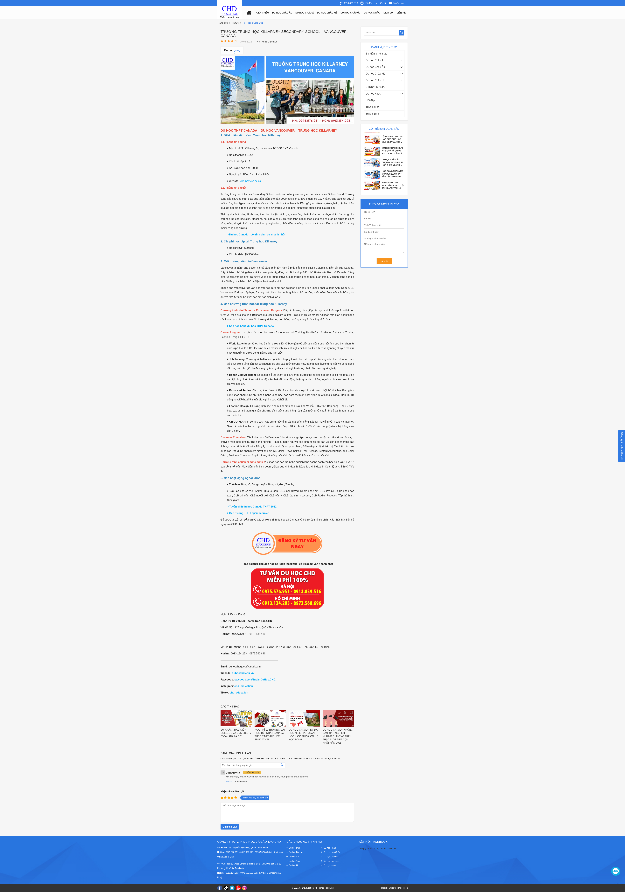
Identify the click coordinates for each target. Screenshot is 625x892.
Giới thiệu (262, 12)
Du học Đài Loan (331, 861)
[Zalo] (615, 871)
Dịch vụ (388, 12)
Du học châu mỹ (327, 12)
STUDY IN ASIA (375, 87)
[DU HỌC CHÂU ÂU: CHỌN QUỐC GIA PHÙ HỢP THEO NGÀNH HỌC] (372, 135)
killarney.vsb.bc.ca (250, 181)
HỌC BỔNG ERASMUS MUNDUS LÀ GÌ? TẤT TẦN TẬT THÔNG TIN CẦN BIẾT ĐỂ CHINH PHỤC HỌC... (392, 143)
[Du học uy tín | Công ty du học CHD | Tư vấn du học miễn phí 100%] (229, 12)
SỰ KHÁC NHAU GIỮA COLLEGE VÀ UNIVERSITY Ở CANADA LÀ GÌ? (236, 733)
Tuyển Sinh (372, 113)
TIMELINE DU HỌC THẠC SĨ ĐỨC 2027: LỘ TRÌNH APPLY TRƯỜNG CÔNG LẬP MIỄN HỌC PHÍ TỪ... (393, 155)
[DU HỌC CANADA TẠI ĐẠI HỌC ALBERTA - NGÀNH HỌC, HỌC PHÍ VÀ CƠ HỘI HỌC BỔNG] (304, 719)
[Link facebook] (219, 887)
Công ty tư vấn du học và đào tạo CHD (377, 848)
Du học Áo (294, 856)
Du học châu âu (282, 12)
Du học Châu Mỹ (375, 73)
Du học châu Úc (350, 12)
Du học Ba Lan (296, 852)
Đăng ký (384, 261)
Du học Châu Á (374, 60)
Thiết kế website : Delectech (394, 888)
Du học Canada (331, 856)
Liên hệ (401, 12)
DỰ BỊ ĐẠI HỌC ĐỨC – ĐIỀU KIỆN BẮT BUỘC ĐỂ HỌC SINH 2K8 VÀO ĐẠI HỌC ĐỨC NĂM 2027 (393, 166)
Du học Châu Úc (375, 80)
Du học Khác (373, 93)
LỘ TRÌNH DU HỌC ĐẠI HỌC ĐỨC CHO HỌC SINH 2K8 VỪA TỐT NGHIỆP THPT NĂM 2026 (392, 178)
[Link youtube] (238, 887)
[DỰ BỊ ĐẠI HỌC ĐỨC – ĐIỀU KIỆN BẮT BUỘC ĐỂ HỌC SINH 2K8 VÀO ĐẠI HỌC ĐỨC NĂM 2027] (372, 170)
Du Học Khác (372, 12)
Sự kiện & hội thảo (376, 53)
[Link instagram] (244, 887)
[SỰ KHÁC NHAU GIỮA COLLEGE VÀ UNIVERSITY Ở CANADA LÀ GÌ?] (236, 719)
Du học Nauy (330, 865)
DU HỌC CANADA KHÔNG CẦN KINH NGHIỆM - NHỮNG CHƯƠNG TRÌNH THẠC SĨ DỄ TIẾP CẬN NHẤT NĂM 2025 (338, 736)
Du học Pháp (330, 848)
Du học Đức (294, 848)
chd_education (243, 686)
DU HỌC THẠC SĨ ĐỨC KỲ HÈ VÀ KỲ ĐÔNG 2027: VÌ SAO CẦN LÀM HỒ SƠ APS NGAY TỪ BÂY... (393, 189)
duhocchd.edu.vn (243, 673)
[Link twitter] (232, 887)
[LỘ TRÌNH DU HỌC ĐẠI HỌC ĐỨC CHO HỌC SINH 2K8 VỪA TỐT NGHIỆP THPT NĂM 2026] (372, 181)
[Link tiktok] (225, 887)
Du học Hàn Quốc (332, 852)
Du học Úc (294, 865)
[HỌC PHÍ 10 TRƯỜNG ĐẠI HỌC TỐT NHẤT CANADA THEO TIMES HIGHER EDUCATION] (270, 719)
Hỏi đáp (370, 100)
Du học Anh (294, 861)
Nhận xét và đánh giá (232, 791)
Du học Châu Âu (375, 67)
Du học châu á (304, 12)
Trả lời (229, 781)
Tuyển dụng (372, 107)
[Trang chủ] (248, 12)
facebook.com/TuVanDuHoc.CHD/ (255, 679)
